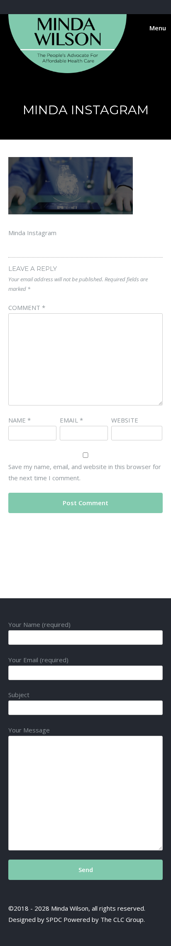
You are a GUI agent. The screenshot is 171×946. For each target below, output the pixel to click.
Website (124, 420)
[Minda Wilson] (67, 70)
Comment (26, 307)
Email (71, 420)
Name (19, 420)
